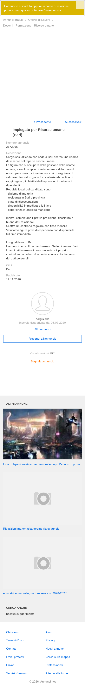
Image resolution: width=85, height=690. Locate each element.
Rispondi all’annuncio (42, 338)
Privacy (50, 640)
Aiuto (49, 632)
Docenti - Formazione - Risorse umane (28, 25)
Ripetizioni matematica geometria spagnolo (31, 528)
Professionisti (54, 665)
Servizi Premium (16, 673)
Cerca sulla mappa (58, 657)
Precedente (43, 121)
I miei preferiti (15, 657)
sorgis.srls (42, 319)
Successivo (72, 121)
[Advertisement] (42, 71)
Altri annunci (42, 329)
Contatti (11, 648)
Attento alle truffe (57, 673)
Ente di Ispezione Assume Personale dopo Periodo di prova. (42, 464)
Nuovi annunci (55, 648)
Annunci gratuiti (13, 19)
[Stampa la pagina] (42, 374)
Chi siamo (12, 632)
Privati (10, 665)
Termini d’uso (15, 640)
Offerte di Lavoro (39, 19)
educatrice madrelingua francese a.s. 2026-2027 (35, 593)
